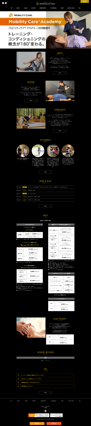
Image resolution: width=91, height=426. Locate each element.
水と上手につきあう (32, 193)
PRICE (62, 8)
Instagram (6, 3)
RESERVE (85, 1)
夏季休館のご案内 (31, 190)
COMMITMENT (43, 8)
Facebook (3, 3)
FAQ (79, 8)
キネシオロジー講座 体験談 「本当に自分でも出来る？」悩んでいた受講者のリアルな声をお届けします (48, 187)
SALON (25, 8)
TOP (12, 8)
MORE (60, 73)
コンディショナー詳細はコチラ (60, 294)
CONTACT (54, 423)
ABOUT (18, 8)
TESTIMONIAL (53, 8)
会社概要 (45, 407)
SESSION (33, 8)
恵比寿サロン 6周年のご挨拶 (34, 196)
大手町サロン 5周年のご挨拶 (34, 199)
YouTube (45, 411)
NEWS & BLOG (71, 8)
